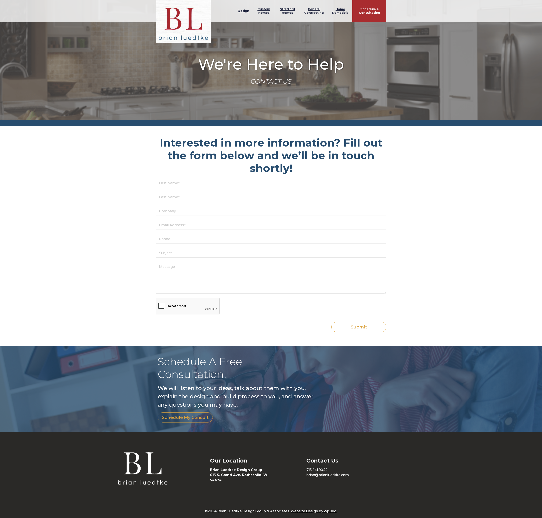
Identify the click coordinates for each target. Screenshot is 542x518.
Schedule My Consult (185, 417)
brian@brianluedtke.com (327, 475)
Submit (359, 327)
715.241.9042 (317, 470)
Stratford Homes (287, 11)
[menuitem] (243, 11)
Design (243, 11)
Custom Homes (263, 11)
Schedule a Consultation (369, 11)
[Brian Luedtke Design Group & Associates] (183, 21)
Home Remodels (340, 11)
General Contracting (314, 11)
